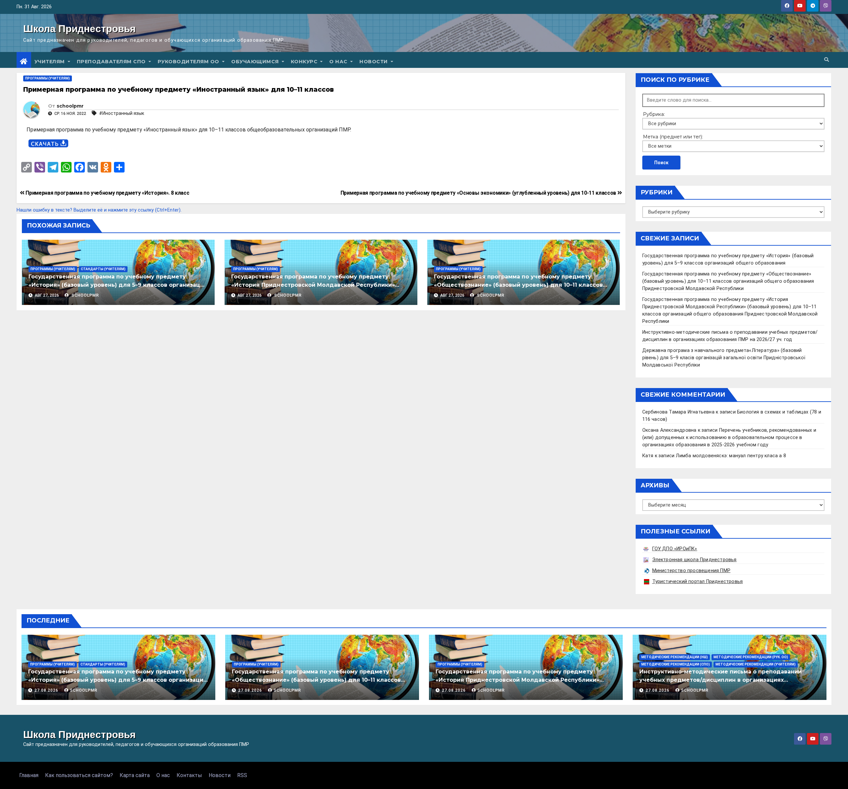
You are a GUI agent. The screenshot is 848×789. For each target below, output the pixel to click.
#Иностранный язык (121, 113)
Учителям (50, 62)
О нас (339, 62)
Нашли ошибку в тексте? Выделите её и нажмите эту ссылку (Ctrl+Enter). (99, 210)
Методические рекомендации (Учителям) (756, 664)
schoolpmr (70, 106)
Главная (28, 775)
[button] (826, 60)
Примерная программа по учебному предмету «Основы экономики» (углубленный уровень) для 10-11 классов (479, 193)
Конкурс (305, 62)
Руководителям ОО (189, 62)
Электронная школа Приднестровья (694, 560)
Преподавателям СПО (112, 62)
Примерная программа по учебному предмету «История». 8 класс (107, 193)
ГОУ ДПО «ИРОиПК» (674, 549)
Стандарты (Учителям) (103, 269)
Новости (374, 62)
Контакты (189, 775)
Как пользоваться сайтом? (79, 775)
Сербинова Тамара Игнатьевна (678, 412)
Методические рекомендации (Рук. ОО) (751, 657)
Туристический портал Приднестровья (697, 581)
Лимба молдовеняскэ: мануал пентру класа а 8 (731, 456)
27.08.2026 (47, 690)
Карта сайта (135, 775)
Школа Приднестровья (79, 28)
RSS (242, 775)
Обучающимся (255, 62)
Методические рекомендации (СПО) (675, 664)
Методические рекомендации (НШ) (674, 657)
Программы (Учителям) (47, 78)
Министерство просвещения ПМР (691, 570)
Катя (648, 456)
